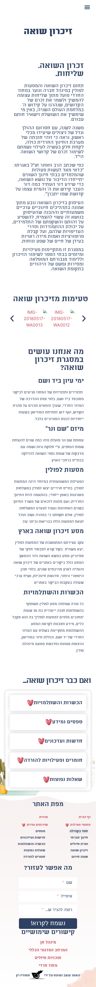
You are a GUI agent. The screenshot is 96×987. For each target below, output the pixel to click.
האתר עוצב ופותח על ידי (62, 975)
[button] (87, 7)
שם (68, 883)
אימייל (66, 896)
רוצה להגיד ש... (58, 910)
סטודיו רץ (23, 975)
